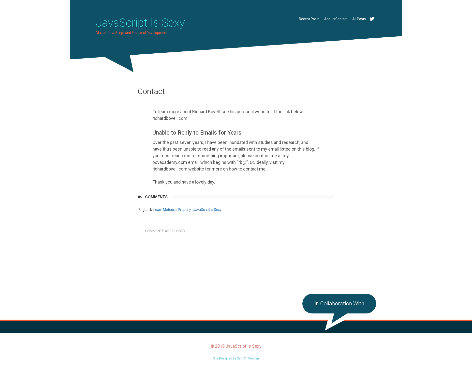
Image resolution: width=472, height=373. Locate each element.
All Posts (359, 19)
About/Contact (336, 19)
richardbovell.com (169, 118)
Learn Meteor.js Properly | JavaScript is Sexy (187, 210)
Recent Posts (309, 19)
